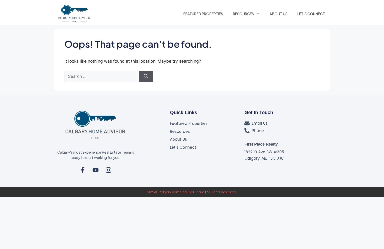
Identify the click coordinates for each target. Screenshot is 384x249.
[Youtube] (95, 170)
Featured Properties (203, 13)
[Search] (146, 76)
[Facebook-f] (83, 170)
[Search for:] (101, 76)
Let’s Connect (311, 13)
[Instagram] (108, 170)
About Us (279, 13)
